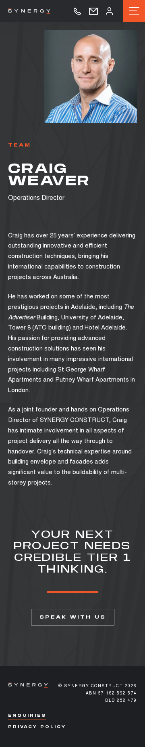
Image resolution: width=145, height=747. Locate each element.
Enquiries (27, 715)
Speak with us (72, 617)
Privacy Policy (37, 727)
